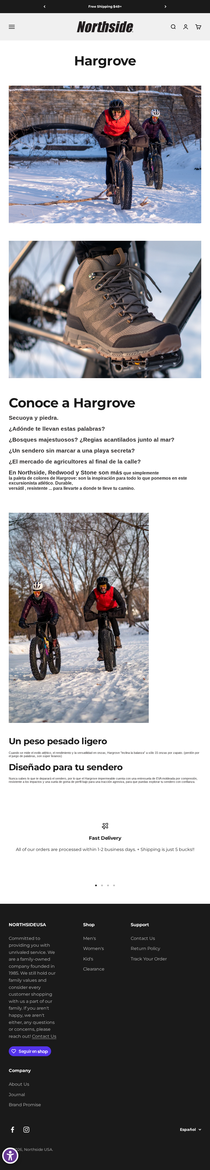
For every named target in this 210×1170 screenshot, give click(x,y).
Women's (93, 948)
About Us (19, 1084)
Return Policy (145, 948)
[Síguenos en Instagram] (26, 1129)
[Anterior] (44, 6)
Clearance (93, 969)
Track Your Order (149, 959)
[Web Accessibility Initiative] (10, 1155)
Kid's (88, 959)
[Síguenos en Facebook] (12, 1129)
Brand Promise (25, 1104)
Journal (17, 1094)
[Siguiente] (166, 6)
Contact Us (44, 1036)
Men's (89, 938)
